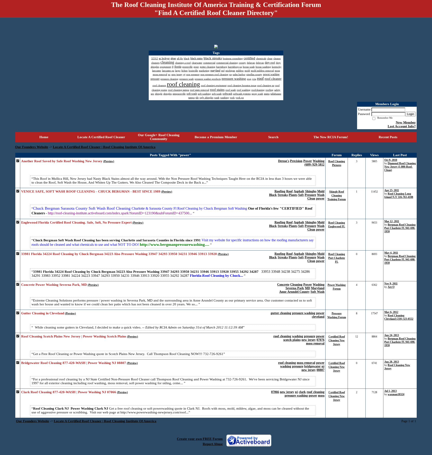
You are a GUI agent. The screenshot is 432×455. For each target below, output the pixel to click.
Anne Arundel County (294, 291)
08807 (320, 370)
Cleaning (296, 284)
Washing (318, 161)
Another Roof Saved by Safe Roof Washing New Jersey (61, 161)
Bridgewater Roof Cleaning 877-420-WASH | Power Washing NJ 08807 (73, 363)
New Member (406, 122)
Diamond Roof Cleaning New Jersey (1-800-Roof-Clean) (400, 167)
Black (273, 195)
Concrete (283, 284)
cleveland (318, 316)
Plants (293, 195)
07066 (275, 392)
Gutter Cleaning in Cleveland (42, 313)
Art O (391, 287)
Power (307, 161)
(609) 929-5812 (314, 164)
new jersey (309, 340)
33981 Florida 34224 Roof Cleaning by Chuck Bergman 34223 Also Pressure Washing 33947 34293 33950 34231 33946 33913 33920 (119, 254)
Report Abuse (213, 444)
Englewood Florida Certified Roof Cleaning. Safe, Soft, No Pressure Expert (76, 222)
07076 (320, 340)
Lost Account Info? (402, 126)
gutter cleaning (281, 313)
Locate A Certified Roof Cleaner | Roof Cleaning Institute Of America (104, 147)
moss (321, 395)
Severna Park (295, 288)
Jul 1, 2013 (390, 391)
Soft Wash (317, 291)
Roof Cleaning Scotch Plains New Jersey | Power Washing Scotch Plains (73, 336)
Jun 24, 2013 (391, 335)
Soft (301, 195)
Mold (320, 191)
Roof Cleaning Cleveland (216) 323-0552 (398, 317)
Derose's (283, 161)
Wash (320, 195)
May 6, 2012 (391, 312)
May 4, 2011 (391, 252)
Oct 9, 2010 (390, 160)
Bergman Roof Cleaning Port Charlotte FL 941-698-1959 (400, 228)
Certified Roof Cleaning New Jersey (336, 340)
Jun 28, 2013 (391, 361)
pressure (309, 336)
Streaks (283, 195)
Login (410, 114)
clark (302, 392)
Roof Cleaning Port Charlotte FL (336, 258)
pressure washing (303, 313)
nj (323, 366)
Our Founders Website (31, 147)
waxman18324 (396, 394)
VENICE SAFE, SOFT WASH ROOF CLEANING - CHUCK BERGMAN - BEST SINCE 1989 (90, 191)
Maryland (317, 288)
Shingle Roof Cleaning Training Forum (336, 195)
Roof (289, 191)
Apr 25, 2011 (391, 190)
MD (307, 288)
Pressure (310, 195)
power (320, 198)
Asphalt (299, 191)
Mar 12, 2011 (391, 221)
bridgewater (312, 366)
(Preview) (108, 161)
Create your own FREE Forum (200, 439)
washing (297, 336)
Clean (311, 198)
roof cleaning (282, 336)
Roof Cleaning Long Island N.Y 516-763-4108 (398, 195)
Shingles (310, 191)
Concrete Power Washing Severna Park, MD (54, 284)
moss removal (315, 343)
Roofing (279, 191)
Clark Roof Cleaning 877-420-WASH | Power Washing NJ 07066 (68, 392)
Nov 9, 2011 (391, 283)
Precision (296, 161)
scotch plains (292, 340)
